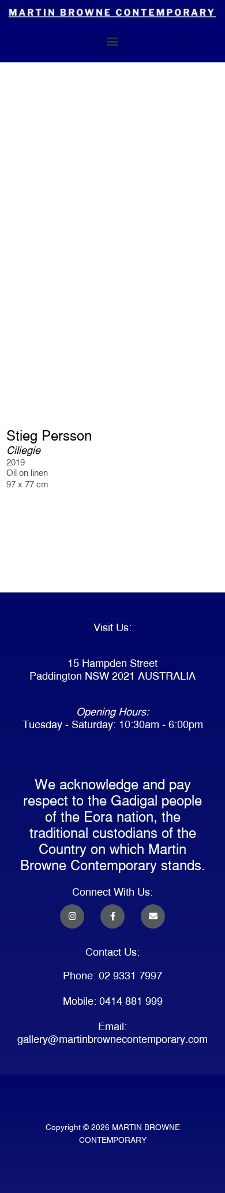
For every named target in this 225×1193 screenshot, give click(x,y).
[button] (112, 41)
